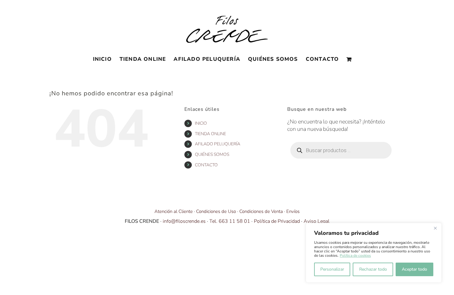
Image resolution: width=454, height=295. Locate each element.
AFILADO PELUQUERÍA (217, 144)
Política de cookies (355, 255)
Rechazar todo (373, 269)
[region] (374, 253)
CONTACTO (206, 165)
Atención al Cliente (173, 211)
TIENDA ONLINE (210, 134)
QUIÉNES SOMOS (212, 154)
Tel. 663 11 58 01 (229, 221)
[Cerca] (435, 228)
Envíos (293, 211)
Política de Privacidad (277, 221)
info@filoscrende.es (184, 221)
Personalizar (332, 269)
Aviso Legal (317, 221)
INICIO (201, 123)
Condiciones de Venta (261, 211)
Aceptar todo (414, 269)
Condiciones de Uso (216, 211)
